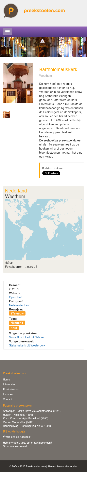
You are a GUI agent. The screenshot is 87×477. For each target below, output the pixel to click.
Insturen (8, 394)
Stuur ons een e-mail (15, 446)
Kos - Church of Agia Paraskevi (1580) (25, 418)
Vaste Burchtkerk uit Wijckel (26, 337)
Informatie (9, 384)
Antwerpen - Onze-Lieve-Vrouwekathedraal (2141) (31, 411)
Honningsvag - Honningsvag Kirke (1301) (27, 426)
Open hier (15, 297)
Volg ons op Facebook (17, 437)
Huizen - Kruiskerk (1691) (18, 414)
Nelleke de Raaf (19, 305)
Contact (7, 399)
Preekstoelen (10, 389)
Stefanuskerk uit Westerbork (27, 345)
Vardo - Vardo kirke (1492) (18, 422)
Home (6, 379)
